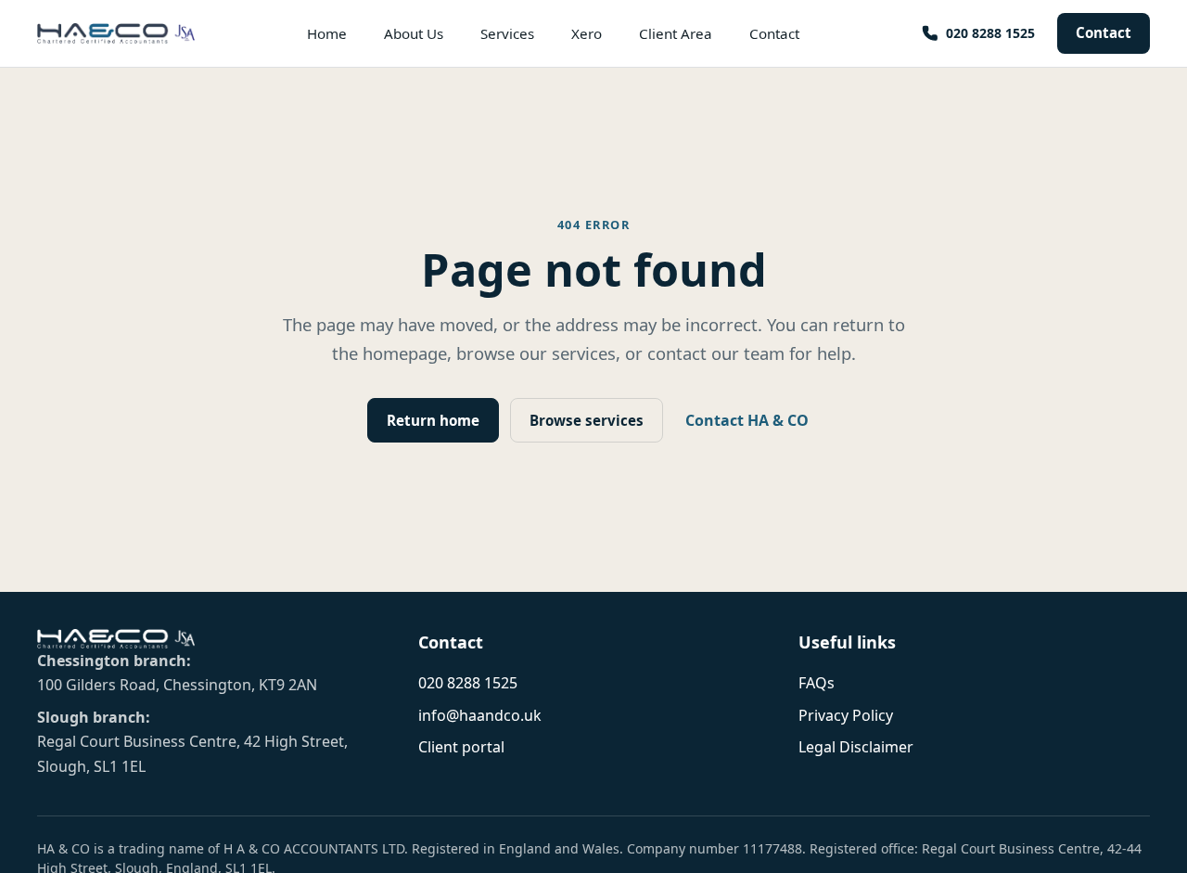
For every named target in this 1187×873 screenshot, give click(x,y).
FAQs (816, 683)
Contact (1103, 32)
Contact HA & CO (747, 420)
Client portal (461, 747)
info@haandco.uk (480, 715)
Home (327, 33)
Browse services (587, 420)
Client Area (675, 33)
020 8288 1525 (467, 683)
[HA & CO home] (116, 33)
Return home (433, 420)
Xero (586, 33)
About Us (413, 33)
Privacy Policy (845, 715)
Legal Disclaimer (855, 747)
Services (507, 33)
